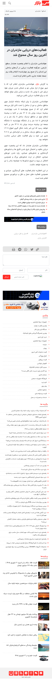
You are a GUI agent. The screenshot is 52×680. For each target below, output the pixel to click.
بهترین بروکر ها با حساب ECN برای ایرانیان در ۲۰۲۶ (31, 502)
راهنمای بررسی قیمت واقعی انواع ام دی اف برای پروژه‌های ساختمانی (25, 498)
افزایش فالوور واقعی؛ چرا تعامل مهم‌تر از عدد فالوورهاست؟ (28, 481)
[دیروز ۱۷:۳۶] (43, 616)
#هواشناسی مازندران (38, 233)
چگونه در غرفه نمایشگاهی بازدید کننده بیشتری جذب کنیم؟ (28, 451)
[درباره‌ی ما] (41, 673)
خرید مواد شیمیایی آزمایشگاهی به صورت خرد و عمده (30, 477)
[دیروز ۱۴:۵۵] (43, 586)
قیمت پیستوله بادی (41, 393)
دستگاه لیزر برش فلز (40, 329)
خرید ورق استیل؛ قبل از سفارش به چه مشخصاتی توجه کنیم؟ (27, 433)
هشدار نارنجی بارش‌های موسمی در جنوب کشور (30, 196)
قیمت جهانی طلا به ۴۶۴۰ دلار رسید (24, 604)
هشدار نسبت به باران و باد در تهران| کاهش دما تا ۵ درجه (26, 206)
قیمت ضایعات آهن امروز (39, 352)
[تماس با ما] (36, 673)
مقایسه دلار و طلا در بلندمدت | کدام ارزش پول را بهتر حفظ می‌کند (26, 425)
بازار (37, 84)
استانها (44, 11)
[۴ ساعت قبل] (43, 606)
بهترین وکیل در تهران (40, 326)
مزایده (45, 344)
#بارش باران (42, 238)
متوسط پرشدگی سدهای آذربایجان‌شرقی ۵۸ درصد (22, 646)
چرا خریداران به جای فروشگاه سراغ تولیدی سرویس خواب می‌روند (26, 543)
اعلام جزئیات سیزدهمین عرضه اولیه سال (22, 583)
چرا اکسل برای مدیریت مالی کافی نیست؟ (34, 371)
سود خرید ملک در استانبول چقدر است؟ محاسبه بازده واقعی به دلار (26, 437)
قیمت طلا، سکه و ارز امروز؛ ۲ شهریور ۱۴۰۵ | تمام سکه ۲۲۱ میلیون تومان (21, 564)
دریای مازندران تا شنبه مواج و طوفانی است (31, 202)
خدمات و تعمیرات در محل (39, 397)
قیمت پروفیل (43, 360)
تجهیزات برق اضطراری (40, 322)
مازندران (37, 11)
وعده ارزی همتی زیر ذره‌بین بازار (25, 624)
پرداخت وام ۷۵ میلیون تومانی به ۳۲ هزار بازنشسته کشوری (22, 615)
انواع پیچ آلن (43, 356)
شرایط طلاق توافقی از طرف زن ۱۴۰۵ (35, 429)
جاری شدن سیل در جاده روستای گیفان (32, 199)
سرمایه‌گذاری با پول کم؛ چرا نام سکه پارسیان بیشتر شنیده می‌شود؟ (26, 441)
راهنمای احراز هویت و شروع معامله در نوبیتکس (31, 539)
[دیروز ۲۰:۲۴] (43, 637)
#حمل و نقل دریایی (21, 233)
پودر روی (44, 386)
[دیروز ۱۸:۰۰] (43, 627)
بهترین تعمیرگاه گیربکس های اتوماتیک (35, 333)
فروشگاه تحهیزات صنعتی (39, 378)
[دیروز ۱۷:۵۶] (43, 565)
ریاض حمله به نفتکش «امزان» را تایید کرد (22, 635)
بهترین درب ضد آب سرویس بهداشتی (35, 465)
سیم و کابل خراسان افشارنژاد (38, 367)
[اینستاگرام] (31, 673)
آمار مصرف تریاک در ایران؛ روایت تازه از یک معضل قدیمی (28, 411)
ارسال (7, 277)
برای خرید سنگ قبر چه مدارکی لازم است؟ (33, 469)
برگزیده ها (44, 404)
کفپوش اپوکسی (42, 363)
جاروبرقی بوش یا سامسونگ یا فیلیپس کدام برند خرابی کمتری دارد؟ (20, 574)
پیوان (45, 348)
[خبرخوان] (21, 673)
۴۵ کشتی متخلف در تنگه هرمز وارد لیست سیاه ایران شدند (20, 595)
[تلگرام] (26, 673)
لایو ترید (44, 382)
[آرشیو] (16, 673)
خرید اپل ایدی (42, 337)
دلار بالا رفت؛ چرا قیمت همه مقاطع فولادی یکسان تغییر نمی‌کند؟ (26, 421)
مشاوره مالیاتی (42, 390)
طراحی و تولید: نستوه (26, 677)
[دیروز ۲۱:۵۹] (43, 575)
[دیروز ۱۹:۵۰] (43, 596)
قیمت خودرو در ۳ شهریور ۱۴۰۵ (26, 655)
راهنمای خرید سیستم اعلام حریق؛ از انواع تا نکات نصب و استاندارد (26, 473)
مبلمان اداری (43, 375)
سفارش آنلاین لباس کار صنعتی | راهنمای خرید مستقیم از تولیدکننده (25, 455)
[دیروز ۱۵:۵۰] (43, 647)
